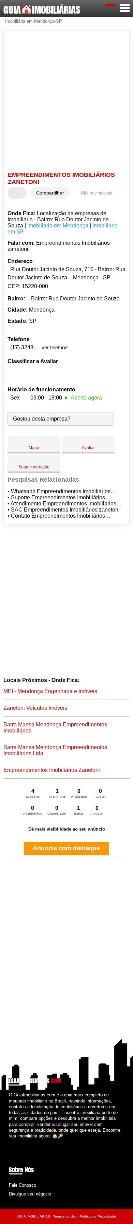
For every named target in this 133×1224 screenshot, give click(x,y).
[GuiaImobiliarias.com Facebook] (10, 1141)
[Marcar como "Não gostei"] (22, 193)
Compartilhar (50, 193)
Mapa (34, 447)
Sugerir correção (33, 467)
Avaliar (88, 447)
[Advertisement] (66, 102)
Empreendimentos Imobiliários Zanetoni (51, 770)
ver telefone (55, 347)
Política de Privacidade (98, 1216)
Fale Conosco (22, 1185)
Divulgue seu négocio (30, 1194)
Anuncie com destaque (66, 848)
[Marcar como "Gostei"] (13, 193)
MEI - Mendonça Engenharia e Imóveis (50, 691)
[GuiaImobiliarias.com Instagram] (16, 1141)
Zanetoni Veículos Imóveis (35, 708)
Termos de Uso (65, 1216)
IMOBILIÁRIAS (41, 10)
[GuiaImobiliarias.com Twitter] (13, 1141)
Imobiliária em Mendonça (57, 225)
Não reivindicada (97, 193)
